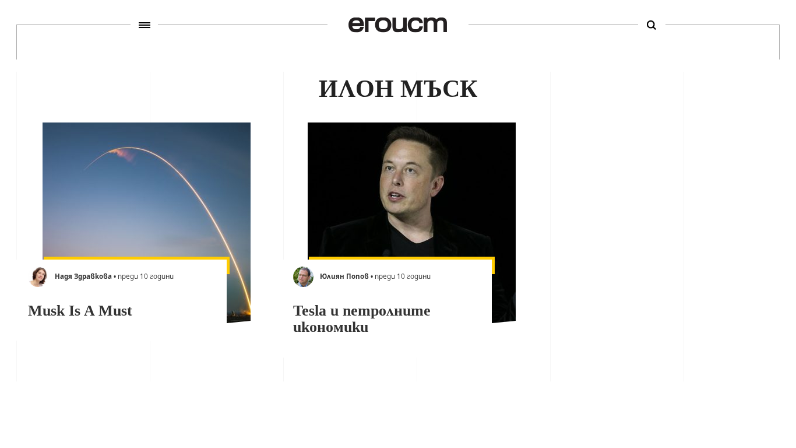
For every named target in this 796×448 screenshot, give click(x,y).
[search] (651, 25)
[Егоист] (398, 24)
